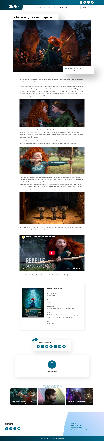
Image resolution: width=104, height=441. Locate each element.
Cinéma (39, 7)
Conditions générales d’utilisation (80, 429)
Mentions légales (76, 425)
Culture (55, 7)
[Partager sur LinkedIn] (51, 346)
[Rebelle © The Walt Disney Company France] (52, 113)
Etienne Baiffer (72, 71)
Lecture (47, 7)
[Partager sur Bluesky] (46, 346)
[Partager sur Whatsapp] (42, 346)
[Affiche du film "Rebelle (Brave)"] (33, 317)
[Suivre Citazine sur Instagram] (84, 2)
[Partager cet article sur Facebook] (38, 346)
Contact (73, 423)
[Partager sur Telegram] (55, 346)
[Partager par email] (59, 346)
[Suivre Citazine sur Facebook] (81, 2)
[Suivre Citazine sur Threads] (88, 2)
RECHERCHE (86, 7)
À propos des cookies (77, 427)
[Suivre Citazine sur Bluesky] (92, 2)
